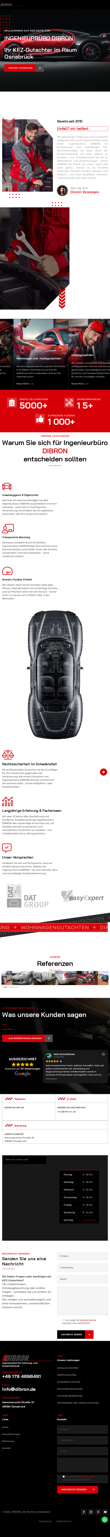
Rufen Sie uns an (12, 1372)
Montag (68, 1174)
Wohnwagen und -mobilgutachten (78, 1403)
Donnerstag (70, 1197)
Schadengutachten (68, 1382)
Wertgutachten (66, 1375)
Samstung (69, 1212)
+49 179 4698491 (21, 1376)
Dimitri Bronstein (84, 192)
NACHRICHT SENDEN (71, 1334)
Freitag (67, 1205)
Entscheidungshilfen (69, 1389)
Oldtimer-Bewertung (69, 1396)
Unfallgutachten (52, 355)
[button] (4, 978)
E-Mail (5, 1385)
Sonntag (68, 1220)
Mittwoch (69, 1189)
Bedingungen (88, 1320)
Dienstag (68, 1182)
